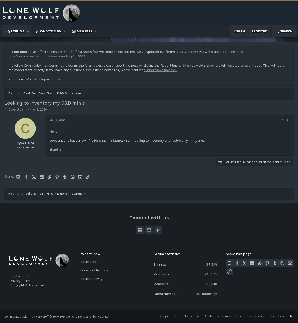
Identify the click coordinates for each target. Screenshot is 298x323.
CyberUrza (16, 109)
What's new (50, 31)
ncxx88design (206, 293)
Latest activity (92, 278)
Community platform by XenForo (43, 316)
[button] (28, 31)
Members (84, 31)
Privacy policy (256, 316)
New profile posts (94, 270)
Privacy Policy (20, 280)
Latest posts (91, 261)
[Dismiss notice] (288, 51)
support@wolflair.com (160, 70)
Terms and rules (232, 316)
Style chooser (171, 316)
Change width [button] (192, 316)
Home (281, 316)
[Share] (282, 120)
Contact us (212, 316)
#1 (288, 120)
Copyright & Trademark (27, 285)
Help (271, 316)
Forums (18, 31)
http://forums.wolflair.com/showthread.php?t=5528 (47, 56)
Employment (19, 276)
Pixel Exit (103, 316)
